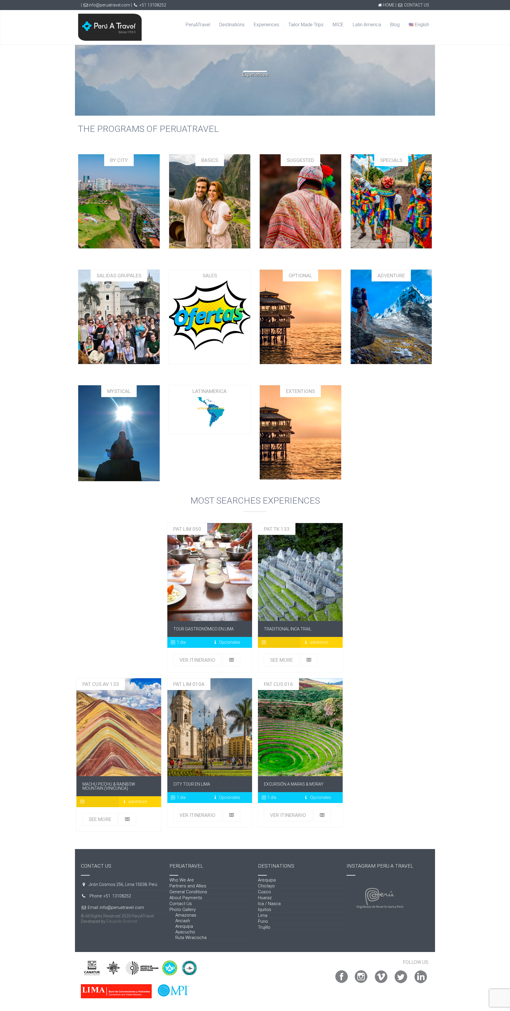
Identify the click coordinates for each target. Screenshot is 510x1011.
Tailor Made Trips (305, 24)
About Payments (185, 897)
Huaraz (265, 897)
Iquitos (264, 909)
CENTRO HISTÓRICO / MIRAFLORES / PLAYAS (209, 727)
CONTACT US (416, 5)
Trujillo (264, 927)
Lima (262, 915)
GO (209, 204)
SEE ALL (119, 204)
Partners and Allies (187, 886)
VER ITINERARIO (197, 660)
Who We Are (181, 880)
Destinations (232, 24)
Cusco (264, 891)
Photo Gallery (182, 909)
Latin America (367, 24)
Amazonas (185, 915)
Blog (395, 24)
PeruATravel (198, 24)
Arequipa (184, 926)
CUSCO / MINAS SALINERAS (300, 727)
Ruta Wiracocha (191, 937)
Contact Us (180, 903)
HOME (389, 5)
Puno (263, 921)
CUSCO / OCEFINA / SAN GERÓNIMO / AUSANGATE (119, 727)
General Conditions (188, 891)
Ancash (182, 920)
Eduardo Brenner (122, 921)
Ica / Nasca (269, 903)
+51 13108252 (152, 5)
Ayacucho (185, 932)
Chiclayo (266, 886)
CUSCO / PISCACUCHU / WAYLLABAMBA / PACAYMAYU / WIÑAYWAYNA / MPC (300, 572)
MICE (338, 24)
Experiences (266, 24)
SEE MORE (281, 660)
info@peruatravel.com (109, 5)
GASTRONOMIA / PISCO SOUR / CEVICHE (210, 572)
